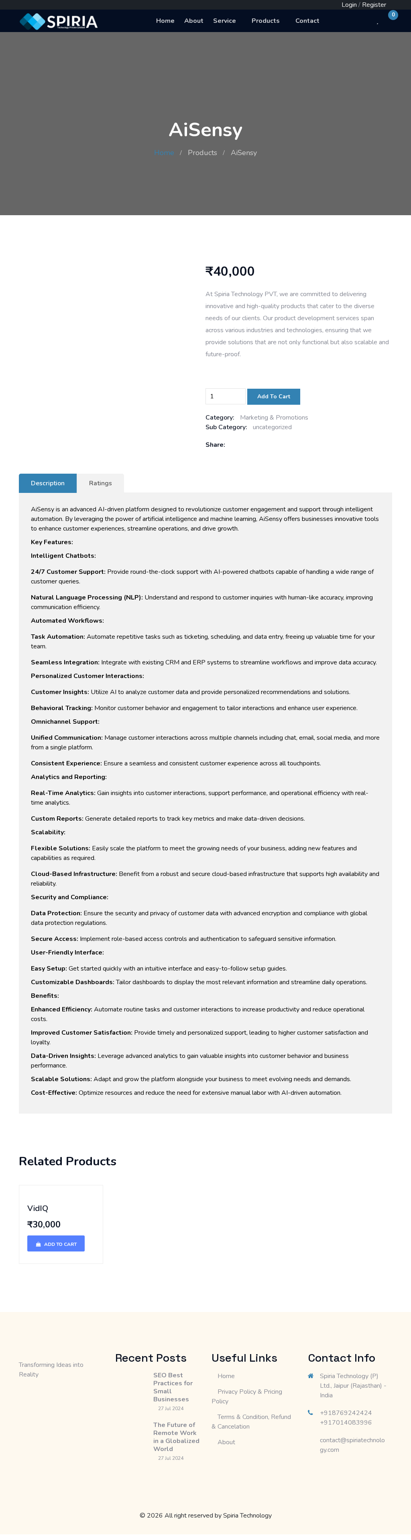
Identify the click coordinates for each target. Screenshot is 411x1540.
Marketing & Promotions (274, 417)
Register (374, 4)
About (193, 20)
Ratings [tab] (100, 483)
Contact (307, 20)
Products (266, 20)
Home (165, 20)
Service (224, 20)
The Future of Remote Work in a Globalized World (176, 1437)
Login (349, 4)
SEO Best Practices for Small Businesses (173, 1387)
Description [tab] (48, 483)
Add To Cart (273, 396)
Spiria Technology (247, 1515)
